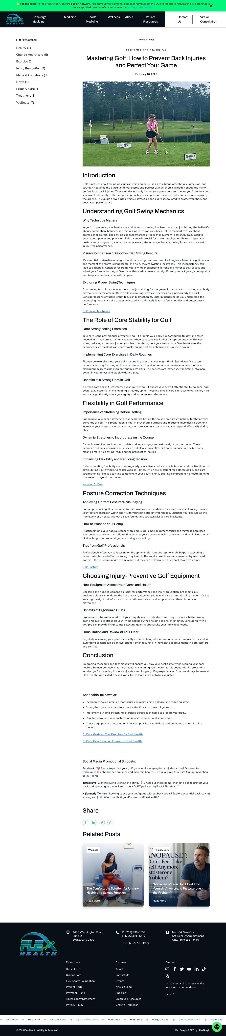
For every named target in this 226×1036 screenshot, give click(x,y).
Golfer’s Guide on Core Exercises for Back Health (113, 734)
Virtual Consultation (208, 19)
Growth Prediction (127, 1005)
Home (141, 39)
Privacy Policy (74, 1005)
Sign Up (170, 994)
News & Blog (124, 987)
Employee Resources (128, 999)
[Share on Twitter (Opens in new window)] (102, 822)
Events (120, 981)
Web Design (181, 1030)
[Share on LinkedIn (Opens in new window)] (93, 822)
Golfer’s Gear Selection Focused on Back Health (112, 741)
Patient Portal (74, 987)
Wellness (114, 17)
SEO (192, 1030)
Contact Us (183, 19)
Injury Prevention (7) (30, 68)
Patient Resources (150, 19)
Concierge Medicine (39, 19)
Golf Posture (90, 567)
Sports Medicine (92, 19)
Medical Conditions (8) (32, 75)
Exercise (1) (24, 61)
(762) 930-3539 (135, 932)
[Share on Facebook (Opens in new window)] (85, 822)
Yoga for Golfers (93, 484)
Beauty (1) (23, 48)
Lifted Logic (204, 1030)
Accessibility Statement (80, 999)
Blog (151, 39)
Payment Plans (75, 993)
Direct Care (73, 969)
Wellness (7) (25, 102)
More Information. (142, 7)
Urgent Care (73, 975)
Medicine (70, 17)
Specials (121, 993)
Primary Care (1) (27, 89)
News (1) (22, 82)
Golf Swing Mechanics (96, 311)
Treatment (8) (25, 96)
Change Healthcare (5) (32, 55)
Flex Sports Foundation (80, 981)
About (129, 17)
